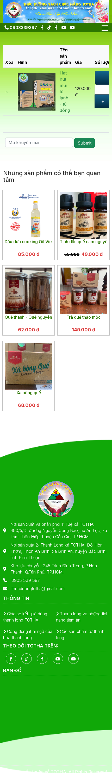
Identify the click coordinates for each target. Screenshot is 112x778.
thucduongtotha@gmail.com (38, 588)
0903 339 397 (25, 580)
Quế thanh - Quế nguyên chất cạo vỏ (28, 317)
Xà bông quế (28, 392)
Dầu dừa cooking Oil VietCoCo (28, 241)
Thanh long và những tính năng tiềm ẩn (82, 617)
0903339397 (23, 27)
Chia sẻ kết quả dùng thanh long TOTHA (25, 617)
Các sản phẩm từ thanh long (80, 634)
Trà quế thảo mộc (83, 317)
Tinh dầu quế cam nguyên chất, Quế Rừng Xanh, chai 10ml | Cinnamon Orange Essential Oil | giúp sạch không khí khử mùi (83, 241)
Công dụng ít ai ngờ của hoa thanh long (27, 634)
